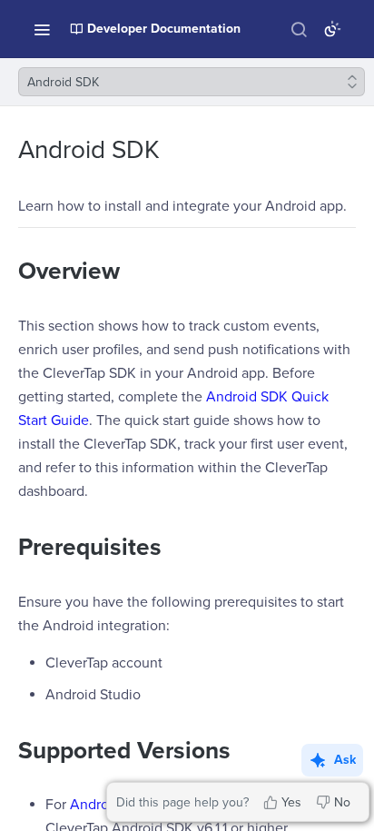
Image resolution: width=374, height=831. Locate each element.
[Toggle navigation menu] (41, 29)
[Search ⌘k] (298, 29)
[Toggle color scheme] (332, 29)
